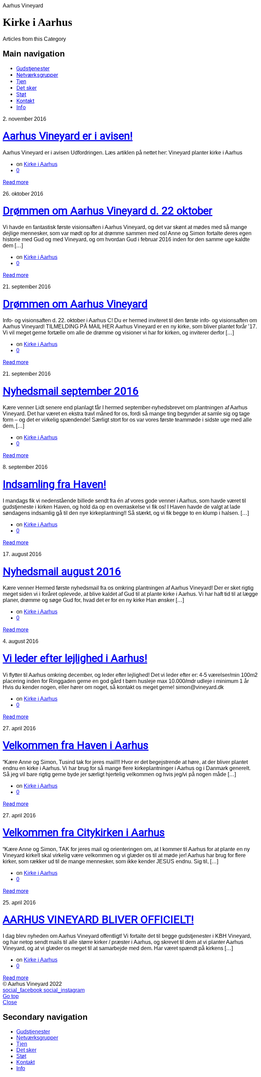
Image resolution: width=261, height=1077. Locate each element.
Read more (16, 182)
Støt (21, 94)
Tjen (21, 81)
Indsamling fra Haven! (54, 484)
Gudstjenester (33, 68)
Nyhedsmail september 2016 (71, 391)
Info (21, 107)
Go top (11, 996)
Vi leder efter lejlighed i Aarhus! (75, 658)
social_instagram (64, 990)
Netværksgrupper (37, 75)
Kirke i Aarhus (40, 164)
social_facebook (23, 990)
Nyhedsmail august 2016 (62, 571)
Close (10, 1002)
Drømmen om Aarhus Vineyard (75, 303)
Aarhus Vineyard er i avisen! (68, 135)
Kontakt (25, 101)
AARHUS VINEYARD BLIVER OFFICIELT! (98, 919)
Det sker (26, 88)
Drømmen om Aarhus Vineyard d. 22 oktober (107, 210)
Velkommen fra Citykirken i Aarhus (84, 832)
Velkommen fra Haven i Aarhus (76, 745)
